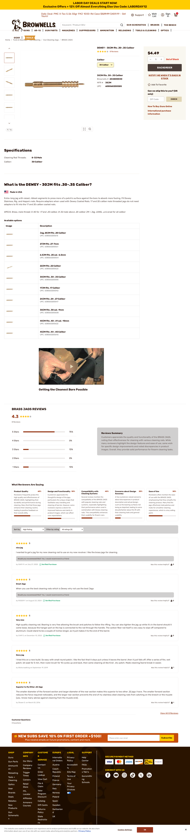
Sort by (17, 529)
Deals (11, 797)
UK (53, 816)
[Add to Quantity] (161, 59)
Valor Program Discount (42, 793)
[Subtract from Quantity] (150, 59)
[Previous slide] (9, 48)
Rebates (12, 801)
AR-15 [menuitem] (37, 30)
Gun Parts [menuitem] (51, 30)
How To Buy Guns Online (160, 106)
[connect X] (140, 775)
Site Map (71, 772)
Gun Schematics (13, 815)
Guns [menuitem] (27, 30)
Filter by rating (52, 529)
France (55, 780)
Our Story (27, 761)
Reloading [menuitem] (125, 30)
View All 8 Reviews (169, 713)
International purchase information (159, 112)
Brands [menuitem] (154, 25)
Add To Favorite (159, 84)
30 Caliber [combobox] (104, 65)
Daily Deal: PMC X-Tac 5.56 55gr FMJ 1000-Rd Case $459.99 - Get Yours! (83, 15)
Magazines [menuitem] (68, 30)
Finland (56, 776)
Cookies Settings (125, 830)
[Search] (121, 25)
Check (174, 99)
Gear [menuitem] (17, 37)
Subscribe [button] (166, 738)
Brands (11, 792)
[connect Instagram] (124, 775)
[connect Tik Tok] (132, 775)
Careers (27, 779)
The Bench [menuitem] (170, 25)
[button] (165, 15)
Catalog (41, 801)
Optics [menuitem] (165, 30)
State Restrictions (42, 819)
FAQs (84, 764)
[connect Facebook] (107, 775)
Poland (55, 797)
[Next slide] (9, 123)
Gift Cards (43, 805)
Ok (145, 830)
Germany (56, 784)
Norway (56, 792)
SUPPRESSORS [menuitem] (87, 30)
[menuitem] (16, 30)
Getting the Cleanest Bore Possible (63, 389)
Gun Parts (13, 761)
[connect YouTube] (116, 775)
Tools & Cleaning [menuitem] (145, 30)
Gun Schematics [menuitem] (136, 25)
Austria (56, 764)
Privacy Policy (84, 831)
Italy (54, 788)
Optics (11, 784)
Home (7, 40)
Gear (10, 788)
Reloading (13, 773)
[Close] (186, 829)
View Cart (42, 779)
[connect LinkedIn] (149, 775)
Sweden (56, 805)
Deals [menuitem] (29, 37)
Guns (10, 757)
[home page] (34, 24)
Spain (55, 801)
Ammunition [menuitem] (107, 30)
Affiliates (27, 798)
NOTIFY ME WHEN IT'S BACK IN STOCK (165, 77)
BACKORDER (164, 67)
